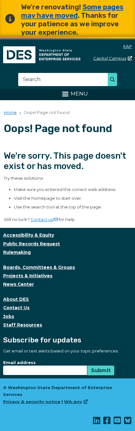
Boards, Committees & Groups (39, 267)
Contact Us (16, 307)
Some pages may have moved (72, 11)
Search (114, 80)
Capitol (109, 58)
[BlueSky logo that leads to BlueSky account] (128, 421)
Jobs (8, 316)
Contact (41, 219)
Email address (19, 362)
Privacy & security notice (31, 401)
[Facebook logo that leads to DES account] (107, 421)
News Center (18, 284)
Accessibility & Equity (28, 235)
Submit (101, 370)
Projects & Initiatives (27, 275)
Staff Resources (22, 324)
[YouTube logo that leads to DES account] (118, 421)
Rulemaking (17, 252)
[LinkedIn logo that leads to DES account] (97, 421)
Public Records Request (31, 243)
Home (10, 112)
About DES (16, 299)
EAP (127, 46)
